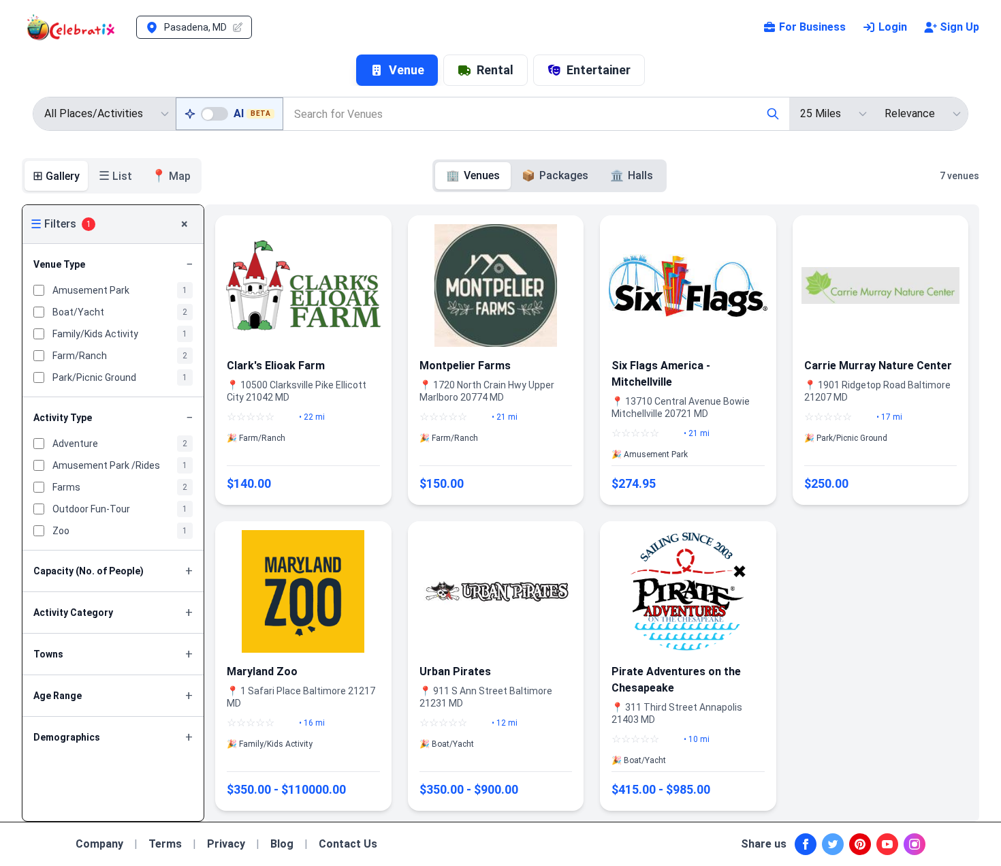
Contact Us (348, 843)
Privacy (226, 843)
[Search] (773, 114)
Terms (165, 843)
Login (892, 26)
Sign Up (959, 26)
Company (99, 843)
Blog (281, 843)
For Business (812, 26)
